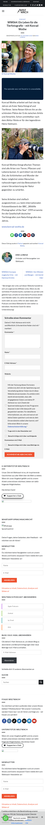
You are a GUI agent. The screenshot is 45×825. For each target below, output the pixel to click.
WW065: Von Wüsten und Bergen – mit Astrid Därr (33, 275)
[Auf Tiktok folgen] (35, 5)
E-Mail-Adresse (11, 363)
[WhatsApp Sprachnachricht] (7, 530)
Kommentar (9, 332)
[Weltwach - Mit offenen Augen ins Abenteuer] (22, 11)
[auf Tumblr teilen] (33, 235)
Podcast (22, 19)
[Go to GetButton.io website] (5, 822)
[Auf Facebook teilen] (16, 235)
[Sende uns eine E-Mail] (24, 721)
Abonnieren (9, 660)
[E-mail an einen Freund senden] (25, 235)
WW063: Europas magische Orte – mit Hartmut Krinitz (10, 275)
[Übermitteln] (41, 682)
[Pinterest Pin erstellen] (29, 235)
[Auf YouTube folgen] (41, 5)
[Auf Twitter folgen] (37, 5)
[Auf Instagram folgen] (33, 5)
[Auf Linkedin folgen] (39, 5)
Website (8, 374)
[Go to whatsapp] (5, 818)
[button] (3, 11)
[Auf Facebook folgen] (30, 5)
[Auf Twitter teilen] (20, 235)
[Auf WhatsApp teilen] (12, 235)
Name (7, 352)
